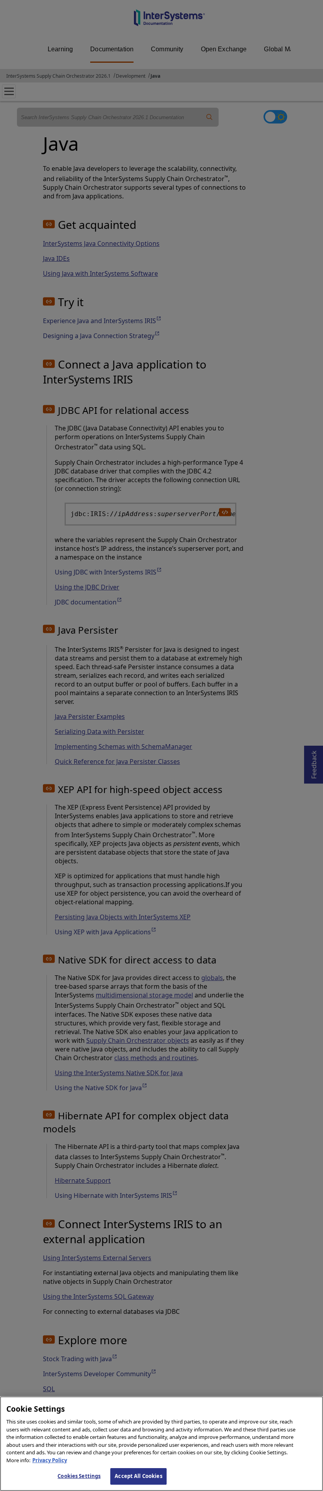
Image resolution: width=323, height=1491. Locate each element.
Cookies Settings (79, 1476)
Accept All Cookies (138, 1476)
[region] (161, 1443)
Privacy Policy (49, 1460)
